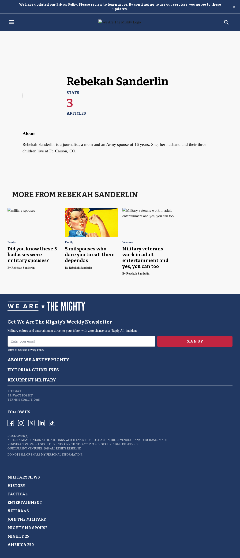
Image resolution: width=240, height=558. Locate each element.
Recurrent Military (32, 380)
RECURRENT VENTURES (26, 448)
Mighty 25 (18, 536)
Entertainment (25, 502)
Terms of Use (15, 349)
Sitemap (14, 391)
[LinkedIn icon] (41, 423)
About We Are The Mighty (38, 359)
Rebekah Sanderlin (23, 267)
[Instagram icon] (21, 423)
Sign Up (195, 341)
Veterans (127, 242)
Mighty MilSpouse (28, 528)
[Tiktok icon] (52, 423)
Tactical (18, 494)
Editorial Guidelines (33, 370)
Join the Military (27, 519)
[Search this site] (226, 22)
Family (12, 242)
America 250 (21, 545)
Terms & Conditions (24, 399)
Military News (24, 477)
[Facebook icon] (11, 423)
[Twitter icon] (31, 423)
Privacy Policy (66, 4)
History (16, 485)
